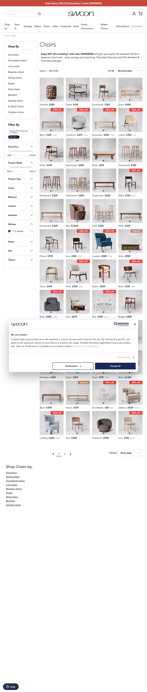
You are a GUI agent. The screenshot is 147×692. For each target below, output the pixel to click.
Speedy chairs (15, 101)
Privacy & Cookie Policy (85, 346)
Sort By (111, 71)
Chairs (46, 26)
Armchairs (13, 55)
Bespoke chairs (16, 72)
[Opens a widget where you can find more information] (11, 687)
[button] (30, 132)
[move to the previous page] (53, 454)
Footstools (66, 26)
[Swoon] (81, 15)
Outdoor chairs (16, 112)
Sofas (55, 26)
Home (7, 36)
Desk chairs (14, 89)
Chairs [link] (13, 36)
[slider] (9, 151)
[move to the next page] (70, 454)
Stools (11, 83)
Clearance (136, 26)
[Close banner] (135, 324)
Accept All (115, 366)
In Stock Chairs (16, 106)
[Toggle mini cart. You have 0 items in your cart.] (140, 14)
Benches (12, 95)
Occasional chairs (17, 60)
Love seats (13, 66)
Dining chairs (15, 78)
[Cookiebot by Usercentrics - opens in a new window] (116, 324)
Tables (37, 26)
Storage (28, 26)
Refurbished (122, 26)
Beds (76, 26)
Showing (113, 453)
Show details (123, 357)
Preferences (71, 366)
